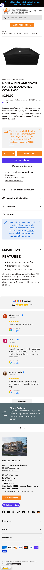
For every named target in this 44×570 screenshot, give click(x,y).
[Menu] (40, 11)
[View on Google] (5, 316)
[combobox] (22, 17)
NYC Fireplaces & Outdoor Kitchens (18, 562)
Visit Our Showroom (22, 25)
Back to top (22, 428)
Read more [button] (13, 356)
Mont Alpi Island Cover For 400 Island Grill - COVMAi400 (19, 33)
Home (4, 31)
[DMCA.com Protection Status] (14, 564)
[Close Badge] (11, 566)
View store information (14, 181)
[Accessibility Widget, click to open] (2, 5)
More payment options (22, 166)
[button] (35, 11)
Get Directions (11, 498)
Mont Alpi (6, 79)
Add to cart (29, 153)
